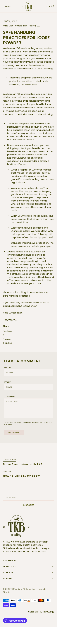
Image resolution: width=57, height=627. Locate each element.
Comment (10, 396)
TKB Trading (16, 589)
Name (7, 367)
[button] (4, 6)
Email (7, 381)
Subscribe (28, 505)
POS (25, 589)
